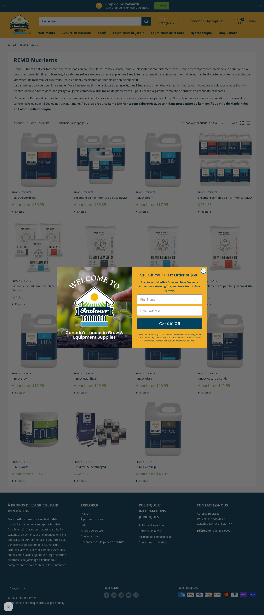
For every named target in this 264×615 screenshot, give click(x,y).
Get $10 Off (169, 323)
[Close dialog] (203, 271)
